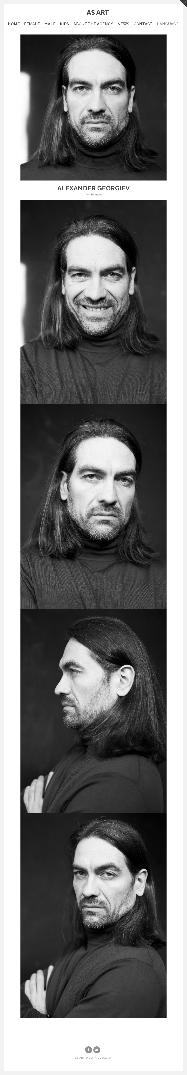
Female (32, 24)
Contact (143, 24)
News (123, 24)
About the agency (93, 24)
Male (50, 24)
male (98, 194)
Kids (64, 24)
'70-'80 (89, 194)
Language (168, 24)
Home (14, 24)
